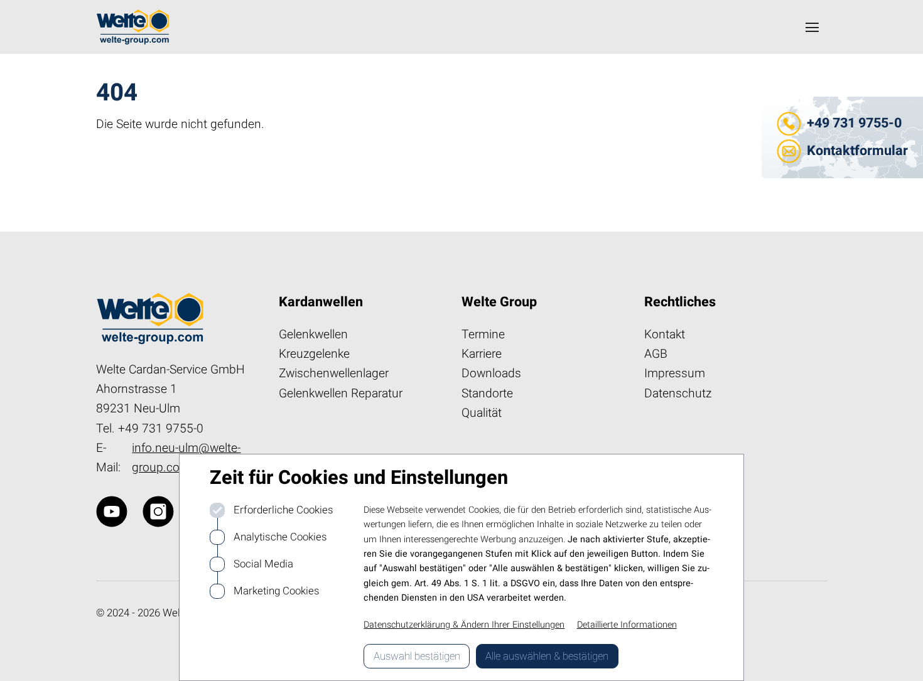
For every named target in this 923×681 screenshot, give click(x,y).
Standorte (487, 393)
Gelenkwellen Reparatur (340, 393)
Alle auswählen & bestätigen (546, 656)
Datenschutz (677, 393)
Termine (483, 334)
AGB (655, 354)
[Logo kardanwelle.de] (133, 27)
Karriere (482, 354)
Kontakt (664, 334)
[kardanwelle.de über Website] (111, 511)
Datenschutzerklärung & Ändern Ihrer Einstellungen (464, 624)
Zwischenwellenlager (334, 373)
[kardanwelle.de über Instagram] (158, 511)
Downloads (491, 373)
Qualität (482, 413)
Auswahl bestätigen (417, 656)
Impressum (674, 373)
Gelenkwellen (313, 334)
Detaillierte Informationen (627, 624)
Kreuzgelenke (314, 354)
